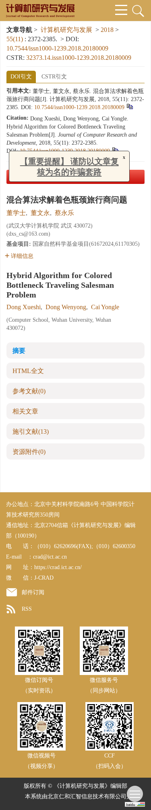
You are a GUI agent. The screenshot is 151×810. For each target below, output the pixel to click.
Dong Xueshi (23, 307)
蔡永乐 (64, 212)
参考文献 (29, 391)
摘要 (18, 350)
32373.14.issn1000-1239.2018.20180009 (78, 57)
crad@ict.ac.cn (50, 557)
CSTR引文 (54, 77)
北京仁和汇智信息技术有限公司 (87, 796)
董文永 (40, 212)
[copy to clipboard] (115, 150)
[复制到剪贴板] (129, 106)
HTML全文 (28, 370)
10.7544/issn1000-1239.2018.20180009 (57, 48)
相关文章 (25, 411)
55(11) (15, 39)
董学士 (16, 212)
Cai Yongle (105, 307)
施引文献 (30, 431)
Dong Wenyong (66, 307)
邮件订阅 (33, 592)
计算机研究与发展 (66, 29)
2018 (107, 29)
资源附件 (29, 451)
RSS (27, 609)
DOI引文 (21, 77)
